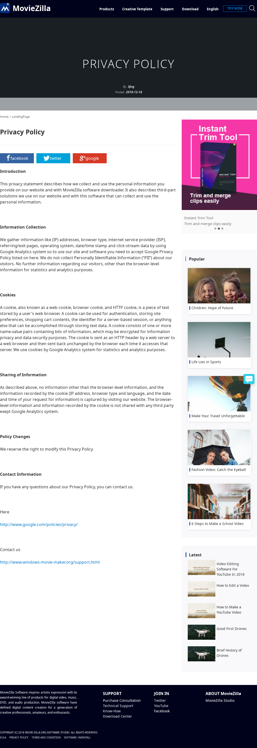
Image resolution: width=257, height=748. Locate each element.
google (92, 158)
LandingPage (21, 117)
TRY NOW (235, 8)
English (213, 9)
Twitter (160, 700)
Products (106, 9)
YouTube (161, 705)
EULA (3, 737)
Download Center (117, 716)
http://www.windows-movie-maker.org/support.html (50, 562)
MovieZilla (32, 8)
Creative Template (137, 9)
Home (4, 117)
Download (190, 9)
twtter (56, 158)
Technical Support (118, 705)
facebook (19, 158)
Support (167, 9)
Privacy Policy (18, 737)
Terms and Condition (46, 737)
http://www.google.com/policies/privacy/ (39, 524)
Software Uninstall (77, 737)
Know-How (112, 711)
